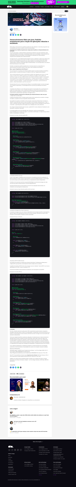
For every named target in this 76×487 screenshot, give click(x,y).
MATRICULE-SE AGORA (62, 2)
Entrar (62, 6)
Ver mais (40, 474)
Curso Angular (55, 469)
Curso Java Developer (42, 464)
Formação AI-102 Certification (58, 456)
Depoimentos (10, 464)
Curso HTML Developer (57, 464)
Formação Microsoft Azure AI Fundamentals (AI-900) (58, 455)
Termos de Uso (10, 470)
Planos (51, 6)
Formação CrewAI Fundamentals (29, 450)
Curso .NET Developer (42, 465)
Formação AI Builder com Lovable (59, 458)
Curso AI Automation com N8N (44, 450)
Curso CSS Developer (56, 465)
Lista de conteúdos (12, 11)
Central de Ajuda (11, 469)
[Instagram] (21, 450)
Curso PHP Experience (42, 471)
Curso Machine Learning (28, 465)
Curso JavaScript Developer (57, 467)
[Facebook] (13, 35)
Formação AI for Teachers (43, 454)
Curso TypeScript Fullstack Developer (45, 469)
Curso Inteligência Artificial (28, 448)
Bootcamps (37, 6)
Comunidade (47, 6)
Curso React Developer (57, 471)
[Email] (20, 35)
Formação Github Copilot (57, 452)
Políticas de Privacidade (12, 472)
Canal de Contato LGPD (12, 474)
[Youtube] (15, 450)
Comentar (22, 373)
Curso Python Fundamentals (43, 467)
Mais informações (37, 441)
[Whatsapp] (18, 35)
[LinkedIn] (11, 35)
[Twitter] (15, 35)
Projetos (42, 6)
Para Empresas (57, 6)
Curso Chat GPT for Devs (57, 450)
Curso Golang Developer (43, 473)
